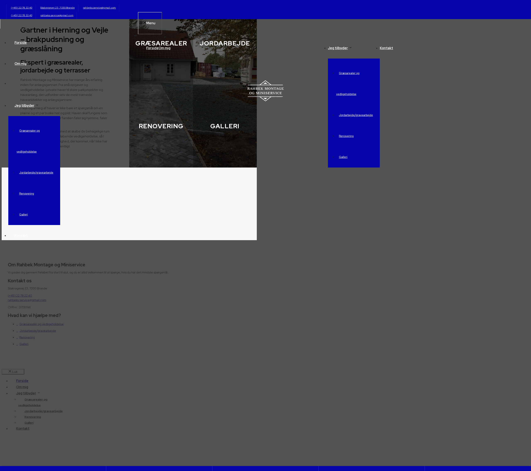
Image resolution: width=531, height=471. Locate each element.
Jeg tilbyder (338, 48)
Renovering (346, 136)
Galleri (343, 157)
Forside (152, 48)
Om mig (164, 48)
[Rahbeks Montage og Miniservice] (265, 100)
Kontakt (386, 48)
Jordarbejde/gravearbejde (356, 115)
